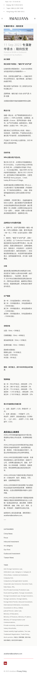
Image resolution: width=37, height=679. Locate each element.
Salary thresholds (10, 628)
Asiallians (18, 55)
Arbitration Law (9, 572)
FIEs (13, 587)
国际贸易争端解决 (16, 640)
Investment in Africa (11, 608)
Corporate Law (9, 584)
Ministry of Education (11, 614)
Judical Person (9, 611)
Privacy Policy (22, 671)
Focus (6, 538)
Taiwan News (9, 557)
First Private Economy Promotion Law (16, 590)
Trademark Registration (12, 634)
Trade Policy (25, 634)
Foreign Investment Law (12, 596)
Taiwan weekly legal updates (14, 631)
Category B (27, 572)
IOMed (20, 608)
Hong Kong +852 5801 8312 (15, 11)
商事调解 (21, 637)
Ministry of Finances (11, 617)
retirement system (22, 625)
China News (8, 534)
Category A (18, 572)
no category (8, 546)
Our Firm (7, 550)
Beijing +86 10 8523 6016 (14, 5)
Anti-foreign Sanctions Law (13, 569)
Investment (25, 605)
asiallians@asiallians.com (13, 515)
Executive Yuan (27, 584)
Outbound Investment (12, 553)
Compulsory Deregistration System (16, 581)
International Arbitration (12, 605)
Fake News (7, 587)
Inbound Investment (11, 542)
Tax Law (27, 631)
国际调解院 (7, 640)
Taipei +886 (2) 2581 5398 (14, 8)
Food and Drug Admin (11, 593)
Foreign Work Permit (11, 602)
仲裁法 (16, 637)
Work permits (8, 637)
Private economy (9, 625)
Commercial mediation (20, 575)
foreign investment (25, 593)
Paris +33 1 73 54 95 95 (12, 2)
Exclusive (18, 584)
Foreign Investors (27, 596)
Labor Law (17, 611)
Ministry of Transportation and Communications (14, 621)
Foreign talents (22, 599)
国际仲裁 (27, 637)
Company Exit (8, 578)
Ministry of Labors (24, 617)
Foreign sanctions (10, 599)
